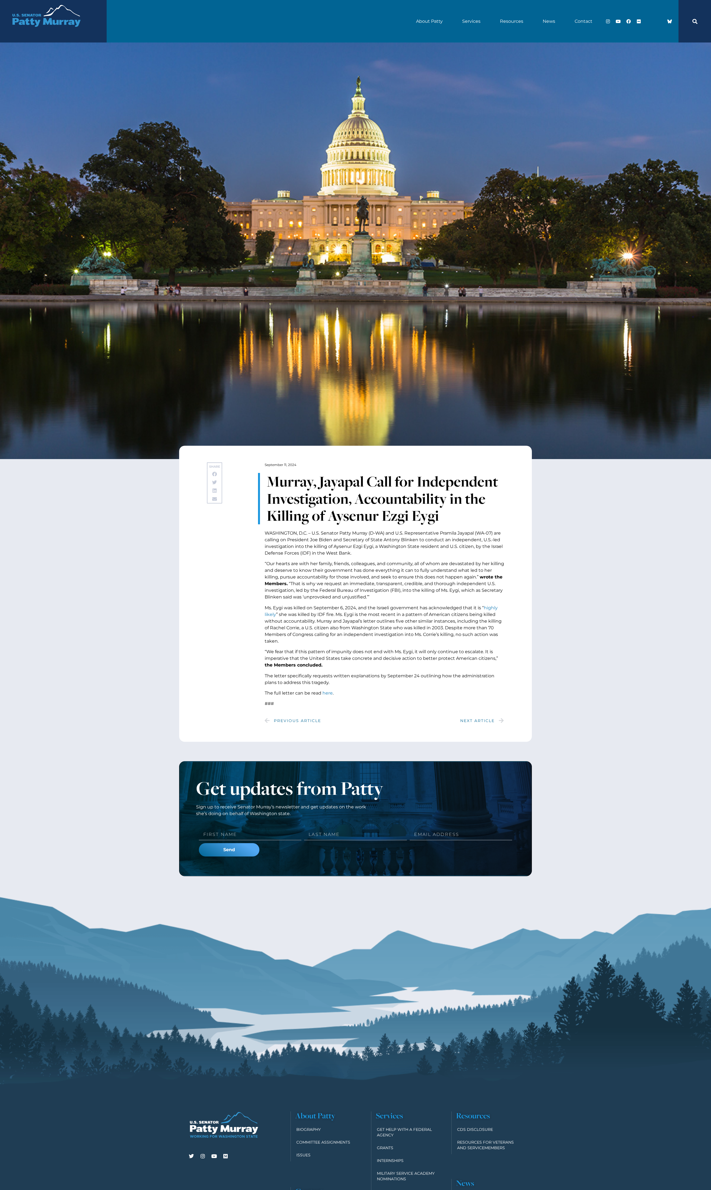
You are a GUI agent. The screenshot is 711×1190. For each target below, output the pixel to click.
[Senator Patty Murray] (46, 33)
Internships (390, 1160)
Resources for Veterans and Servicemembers (485, 1145)
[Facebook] (628, 21)
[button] (695, 21)
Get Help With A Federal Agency (404, 1132)
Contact (583, 21)
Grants (385, 1147)
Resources (511, 21)
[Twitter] (191, 1156)
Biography (308, 1129)
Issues (303, 1155)
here (327, 693)
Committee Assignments (323, 1142)
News (549, 21)
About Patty (429, 21)
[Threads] (659, 21)
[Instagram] (608, 21)
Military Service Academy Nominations (406, 1176)
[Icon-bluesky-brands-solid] (669, 21)
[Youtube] (618, 21)
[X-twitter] (649, 21)
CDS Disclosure (475, 1129)
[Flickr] (638, 21)
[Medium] (226, 1156)
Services (471, 21)
